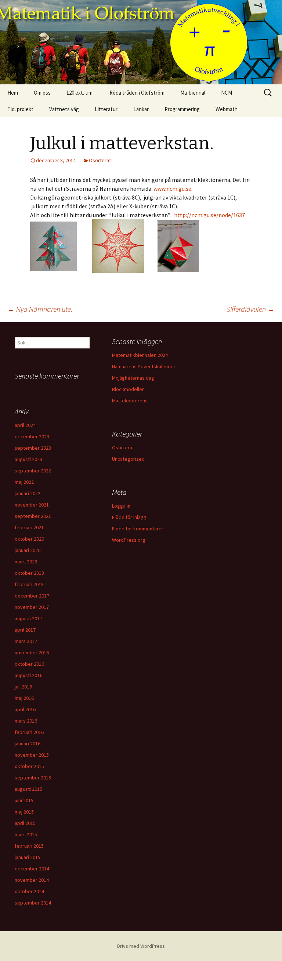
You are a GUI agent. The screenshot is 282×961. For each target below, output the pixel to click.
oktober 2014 (29, 891)
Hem (12, 92)
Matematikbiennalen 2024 (140, 355)
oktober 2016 (29, 664)
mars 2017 (26, 641)
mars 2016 (26, 720)
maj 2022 (24, 482)
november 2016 (32, 652)
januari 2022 (27, 493)
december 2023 (32, 436)
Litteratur (106, 109)
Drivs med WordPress (141, 946)
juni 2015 (24, 800)
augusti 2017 (28, 618)
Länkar (141, 109)
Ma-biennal (192, 92)
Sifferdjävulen (251, 309)
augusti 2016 (28, 675)
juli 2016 (23, 686)
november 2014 (32, 880)
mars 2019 (26, 561)
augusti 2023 (28, 459)
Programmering (182, 109)
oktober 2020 (29, 539)
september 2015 (33, 777)
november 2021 (32, 504)
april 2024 (25, 425)
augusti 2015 (28, 789)
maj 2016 (24, 698)
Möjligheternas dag (133, 377)
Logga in (121, 506)
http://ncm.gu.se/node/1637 (209, 215)
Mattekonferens (130, 400)
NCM (226, 92)
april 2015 (25, 823)
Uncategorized (128, 459)
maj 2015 (24, 811)
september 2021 (33, 516)
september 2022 (33, 470)
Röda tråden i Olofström (136, 92)
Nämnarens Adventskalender (144, 366)
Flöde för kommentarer (137, 528)
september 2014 (33, 902)
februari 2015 (29, 846)
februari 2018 (29, 584)
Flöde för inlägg (129, 517)
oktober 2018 (29, 573)
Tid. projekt (20, 109)
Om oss (42, 92)
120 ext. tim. (80, 92)
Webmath (227, 109)
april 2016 (25, 709)
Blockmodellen (128, 389)
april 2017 (25, 629)
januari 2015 (27, 857)
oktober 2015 (29, 766)
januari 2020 (27, 550)
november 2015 (32, 755)
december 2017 (32, 595)
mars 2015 (26, 834)
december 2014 (32, 868)
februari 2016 (29, 732)
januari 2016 (27, 743)
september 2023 (33, 448)
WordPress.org (128, 540)
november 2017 (32, 607)
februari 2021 (29, 527)
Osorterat (100, 160)
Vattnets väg (64, 109)
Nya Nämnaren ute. (39, 309)
